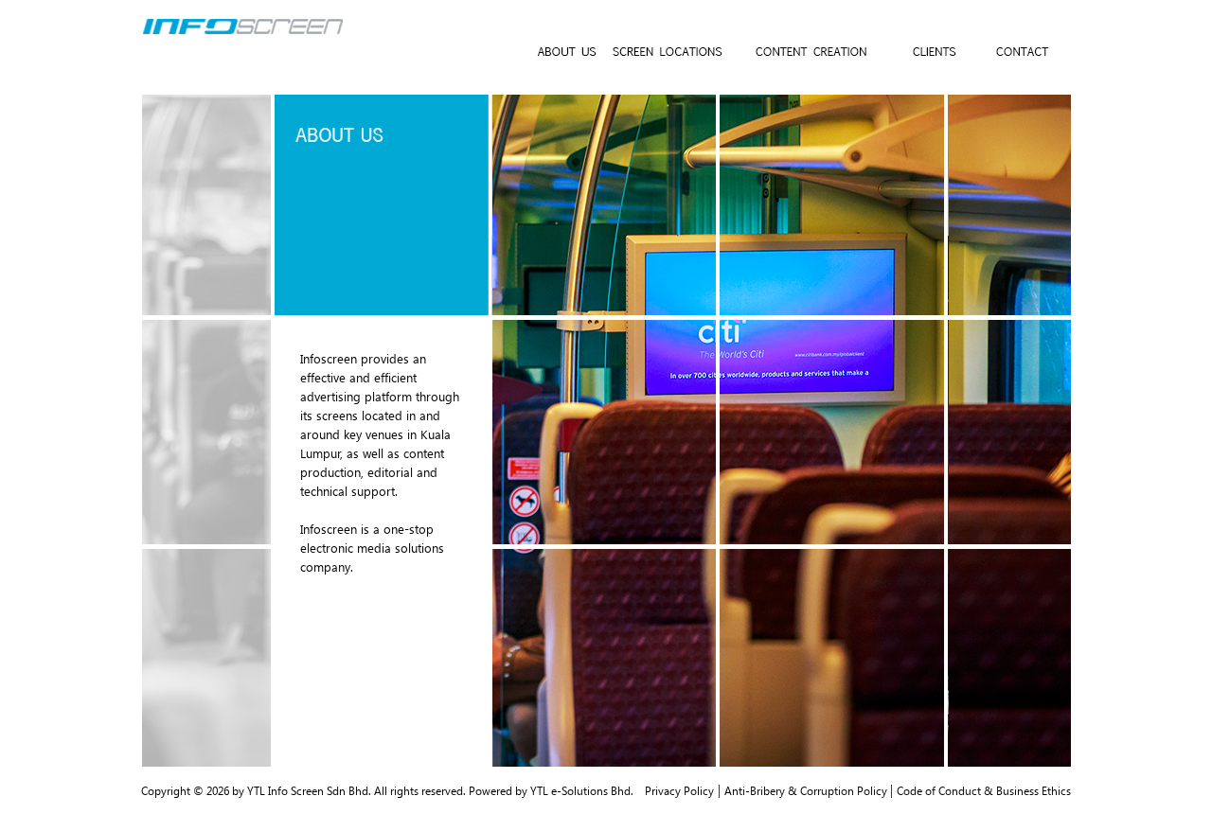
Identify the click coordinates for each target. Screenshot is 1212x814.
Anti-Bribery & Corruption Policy (807, 791)
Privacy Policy (679, 791)
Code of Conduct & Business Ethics (984, 791)
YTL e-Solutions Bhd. (581, 791)
